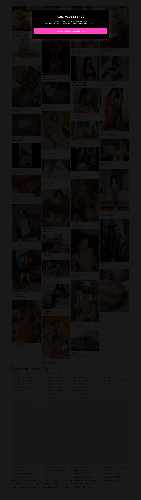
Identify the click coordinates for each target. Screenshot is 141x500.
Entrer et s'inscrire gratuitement (70, 31)
